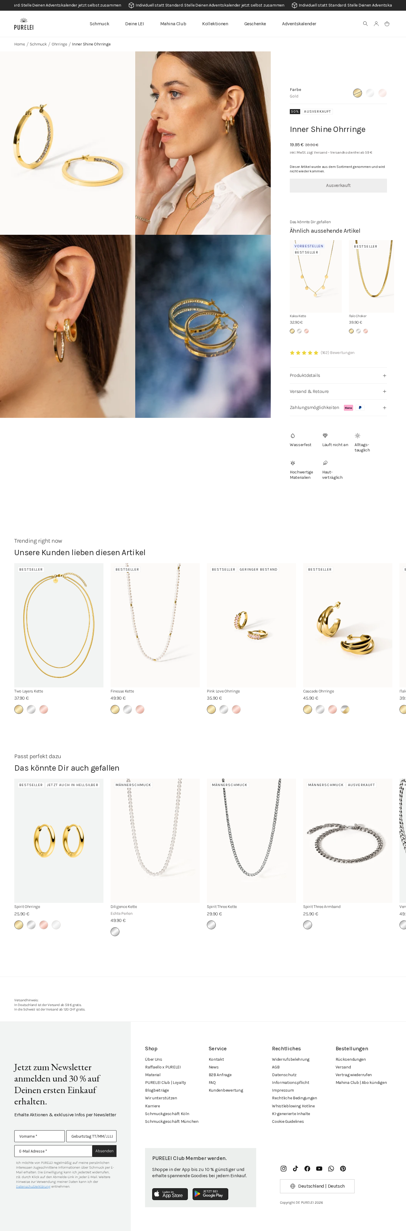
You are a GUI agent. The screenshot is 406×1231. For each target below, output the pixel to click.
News (214, 1067)
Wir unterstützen (161, 1098)
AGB (275, 1067)
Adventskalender (299, 23)
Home (19, 44)
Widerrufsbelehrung (290, 1059)
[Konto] (376, 24)
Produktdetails (305, 375)
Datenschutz (284, 1074)
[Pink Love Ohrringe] (251, 625)
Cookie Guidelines (288, 1121)
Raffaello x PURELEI (163, 1067)
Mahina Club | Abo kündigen (361, 1082)
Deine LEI (134, 23)
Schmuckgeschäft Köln (167, 1113)
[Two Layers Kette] (58, 625)
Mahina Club (173, 23)
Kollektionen (215, 23)
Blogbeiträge (157, 1090)
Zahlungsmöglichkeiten (314, 407)
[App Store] (170, 1194)
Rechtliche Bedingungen (294, 1098)
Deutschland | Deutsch (321, 1186)
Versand (343, 1067)
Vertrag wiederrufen (354, 1074)
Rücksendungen (351, 1059)
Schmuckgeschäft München (172, 1121)
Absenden (104, 1150)
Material (152, 1074)
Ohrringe (59, 44)
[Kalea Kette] (316, 276)
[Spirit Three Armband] (347, 841)
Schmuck (99, 23)
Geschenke (255, 23)
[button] (365, 24)
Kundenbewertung (226, 1090)
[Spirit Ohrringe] (58, 841)
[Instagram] (283, 1168)
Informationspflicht (290, 1082)
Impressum (283, 1090)
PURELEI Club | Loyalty (165, 1082)
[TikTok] (295, 1168)
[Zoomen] (67, 143)
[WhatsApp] (331, 1168)
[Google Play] (210, 1194)
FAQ (212, 1082)
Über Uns (153, 1059)
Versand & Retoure (309, 391)
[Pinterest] (343, 1168)
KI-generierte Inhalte (291, 1113)
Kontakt (216, 1059)
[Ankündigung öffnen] (203, 5)
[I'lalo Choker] (375, 276)
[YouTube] (319, 1168)
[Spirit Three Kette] (251, 841)
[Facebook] (307, 1168)
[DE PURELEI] (23, 24)
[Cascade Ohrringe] (347, 625)
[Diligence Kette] (155, 841)
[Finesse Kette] (155, 625)
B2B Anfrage (220, 1074)
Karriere (152, 1106)
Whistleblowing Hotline (293, 1106)
